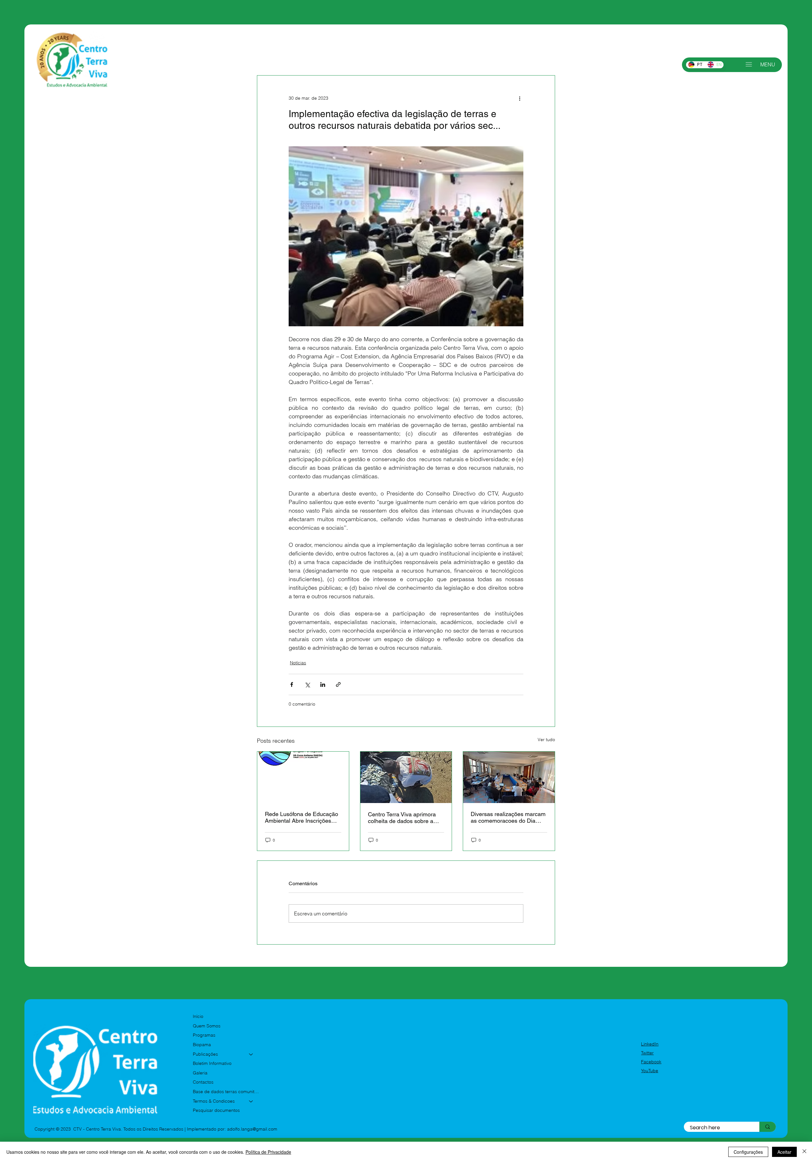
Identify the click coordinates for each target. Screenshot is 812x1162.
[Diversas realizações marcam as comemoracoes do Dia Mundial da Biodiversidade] (509, 777)
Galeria (200, 1073)
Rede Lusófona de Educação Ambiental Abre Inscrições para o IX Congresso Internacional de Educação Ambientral (301, 817)
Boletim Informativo (212, 1063)
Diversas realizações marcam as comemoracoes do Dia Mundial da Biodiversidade (508, 817)
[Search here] (767, 1127)
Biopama (202, 1044)
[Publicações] (251, 1054)
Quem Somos (206, 1026)
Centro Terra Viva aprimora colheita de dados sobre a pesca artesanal (402, 817)
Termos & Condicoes (214, 1101)
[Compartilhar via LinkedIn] (323, 684)
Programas (204, 1035)
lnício (198, 1016)
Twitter (647, 1053)
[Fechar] (804, 1152)
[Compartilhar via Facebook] (292, 684)
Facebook (651, 1062)
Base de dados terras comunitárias (226, 1091)
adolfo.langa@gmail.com (252, 1129)
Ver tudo (546, 739)
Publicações (205, 1054)
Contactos (203, 1082)
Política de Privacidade (268, 1152)
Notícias (298, 663)
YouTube (649, 1070)
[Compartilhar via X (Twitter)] (307, 684)
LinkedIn (649, 1044)
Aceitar (784, 1152)
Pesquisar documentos (216, 1110)
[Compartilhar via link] (338, 684)
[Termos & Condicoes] (251, 1101)
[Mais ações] (519, 98)
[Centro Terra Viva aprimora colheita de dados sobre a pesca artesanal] (406, 777)
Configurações (748, 1152)
